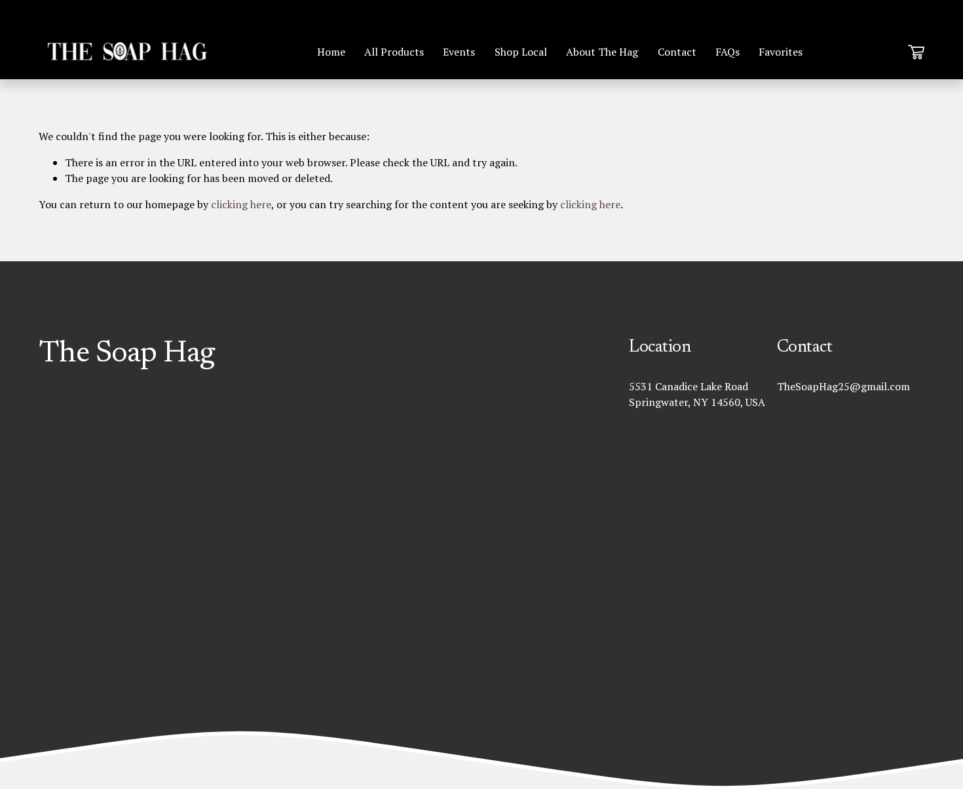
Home (331, 52)
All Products (394, 52)
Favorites (780, 52)
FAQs (727, 52)
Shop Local (521, 52)
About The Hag (602, 52)
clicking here (241, 204)
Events (459, 52)
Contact (677, 52)
